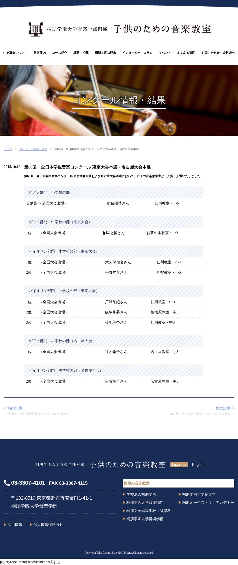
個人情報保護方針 (48, 525)
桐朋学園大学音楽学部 (145, 519)
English (198, 465)
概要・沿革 (81, 52)
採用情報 (14, 525)
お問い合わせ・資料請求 (218, 52)
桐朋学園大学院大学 (199, 494)
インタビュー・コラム (137, 52)
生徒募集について (15, 52)
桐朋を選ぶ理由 (105, 52)
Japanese (179, 465)
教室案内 (40, 52)
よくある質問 (186, 52)
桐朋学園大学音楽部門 (145, 502)
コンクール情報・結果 (33, 149)
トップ (8, 149)
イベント (165, 52)
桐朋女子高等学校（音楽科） (150, 511)
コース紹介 (59, 52)
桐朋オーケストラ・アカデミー (208, 502)
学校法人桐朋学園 (141, 494)
